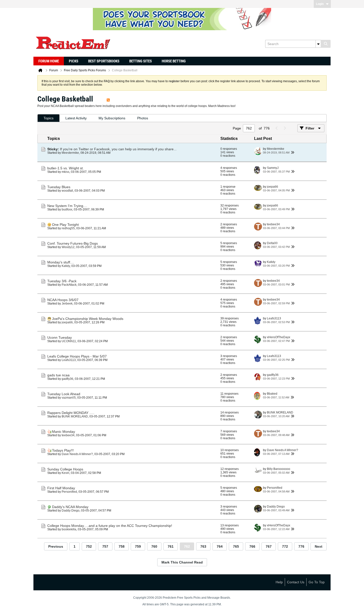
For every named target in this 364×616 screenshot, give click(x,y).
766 (252, 546)
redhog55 (68, 228)
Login (320, 4)
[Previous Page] (277, 128)
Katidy (66, 266)
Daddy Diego (70, 510)
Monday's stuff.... (60, 262)
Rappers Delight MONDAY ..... (70, 413)
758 (122, 546)
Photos (142, 118)
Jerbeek (67, 303)
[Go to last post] (292, 152)
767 (269, 546)
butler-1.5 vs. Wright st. (65, 168)
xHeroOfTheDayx (278, 337)
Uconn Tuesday (59, 337)
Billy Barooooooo (278, 469)
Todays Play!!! (63, 450)
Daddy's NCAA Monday (70, 507)
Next (318, 546)
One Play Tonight (65, 225)
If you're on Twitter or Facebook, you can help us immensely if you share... (118, 149)
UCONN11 (69, 341)
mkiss (65, 172)
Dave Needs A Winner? (77, 454)
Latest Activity (76, 118)
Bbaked (272, 393)
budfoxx (67, 209)
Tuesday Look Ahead (63, 394)
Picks (73, 61)
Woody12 (68, 247)
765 (236, 546)
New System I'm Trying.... (67, 206)
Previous (55, 546)
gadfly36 (67, 379)
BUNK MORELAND (75, 416)
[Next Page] (284, 128)
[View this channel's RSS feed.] (108, 99)
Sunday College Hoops (65, 469)
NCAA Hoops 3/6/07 (62, 300)
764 (220, 546)
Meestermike (70, 152)
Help (279, 582)
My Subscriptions (112, 118)
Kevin (65, 473)
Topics (48, 118)
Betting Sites (140, 61)
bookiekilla (69, 529)
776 (301, 546)
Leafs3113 (274, 318)
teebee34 (273, 224)
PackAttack (69, 284)
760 (154, 546)
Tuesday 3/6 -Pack (62, 281)
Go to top (317, 582)
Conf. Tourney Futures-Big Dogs (72, 243)
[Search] (326, 44)
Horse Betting (174, 61)
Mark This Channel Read (182, 562)
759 (138, 546)
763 (203, 546)
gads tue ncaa (58, 375)
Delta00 (272, 243)
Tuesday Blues (58, 187)
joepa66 (272, 186)
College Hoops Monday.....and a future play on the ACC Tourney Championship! (109, 526)
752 (89, 546)
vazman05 (69, 397)
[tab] (48, 118)
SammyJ (273, 168)
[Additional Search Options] (318, 44)
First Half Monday (61, 488)
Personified (69, 491)
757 (105, 546)
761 (171, 546)
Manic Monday (63, 432)
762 (187, 546)
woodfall (67, 190)
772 (285, 546)
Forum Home (48, 61)
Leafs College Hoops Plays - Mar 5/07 (77, 356)
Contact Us (295, 582)
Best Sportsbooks (103, 61)
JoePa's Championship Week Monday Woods (87, 319)
